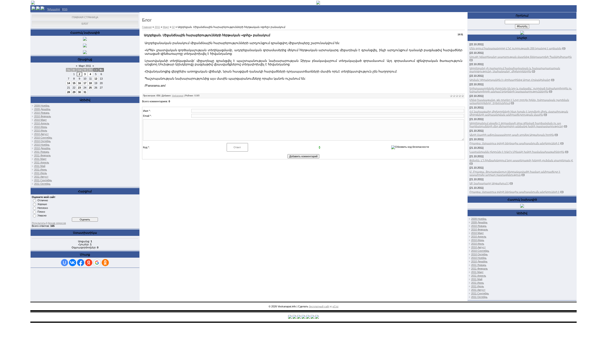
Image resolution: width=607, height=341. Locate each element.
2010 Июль (40, 130)
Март (166, 27)
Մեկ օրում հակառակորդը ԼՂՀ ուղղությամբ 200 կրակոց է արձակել (515, 48)
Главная (147, 27)
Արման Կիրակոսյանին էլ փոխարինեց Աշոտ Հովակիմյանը (509, 79)
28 (68, 92)
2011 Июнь (40, 169)
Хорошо (42, 204)
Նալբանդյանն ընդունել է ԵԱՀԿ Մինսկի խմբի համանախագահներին (516, 151)
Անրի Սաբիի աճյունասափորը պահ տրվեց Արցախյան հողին (511, 134)
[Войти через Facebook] (80, 262)
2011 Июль (40, 173)
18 (90, 83)
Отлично (42, 200)
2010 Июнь (40, 127)
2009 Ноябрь (42, 105)
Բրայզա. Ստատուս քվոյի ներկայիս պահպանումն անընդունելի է (514, 143)
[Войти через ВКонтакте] (72, 262)
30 (79, 92)
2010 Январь (42, 112)
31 (84, 92)
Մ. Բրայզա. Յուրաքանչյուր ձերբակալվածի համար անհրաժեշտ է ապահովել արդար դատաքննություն (514, 173)
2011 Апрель (41, 162)
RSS (64, 9)
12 (95, 78)
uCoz (335, 306)
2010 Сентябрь (43, 137)
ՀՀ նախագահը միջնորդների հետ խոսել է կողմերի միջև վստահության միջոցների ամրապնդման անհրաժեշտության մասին (518, 113)
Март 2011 (85, 65)
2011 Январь (41, 151)
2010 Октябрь (42, 141)
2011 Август (41, 176)
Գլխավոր (53, 9)
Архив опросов (57, 223)
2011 (157, 27)
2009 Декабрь (42, 109)
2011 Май (39, 166)
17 (84, 83)
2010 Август (41, 134)
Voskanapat (177, 95)
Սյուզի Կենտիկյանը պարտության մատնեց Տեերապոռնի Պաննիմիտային (520, 56)
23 (79, 87)
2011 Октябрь (42, 183)
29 (74, 92)
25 (90, 87)
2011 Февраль (42, 155)
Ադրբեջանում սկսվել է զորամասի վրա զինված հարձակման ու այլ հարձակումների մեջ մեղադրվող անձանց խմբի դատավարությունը (516, 125)
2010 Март (40, 119)
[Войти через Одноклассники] (105, 262)
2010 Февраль (42, 116)
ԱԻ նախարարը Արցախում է (489, 183)
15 (74, 83)
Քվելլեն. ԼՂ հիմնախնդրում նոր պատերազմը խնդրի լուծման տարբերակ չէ (521, 160)
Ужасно (41, 215)
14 (68, 83)
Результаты (39, 223)
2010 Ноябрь (42, 144)
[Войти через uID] (64, 262)
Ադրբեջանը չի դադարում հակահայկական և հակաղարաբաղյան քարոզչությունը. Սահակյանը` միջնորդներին (514, 70)
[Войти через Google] (97, 262)
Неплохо (42, 207)
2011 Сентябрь (43, 180)
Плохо (41, 211)
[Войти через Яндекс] (88, 262)
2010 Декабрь (42, 148)
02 (173, 27)
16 (79, 83)
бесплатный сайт (319, 306)
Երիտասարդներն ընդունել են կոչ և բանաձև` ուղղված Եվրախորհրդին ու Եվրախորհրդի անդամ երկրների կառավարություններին (520, 90)
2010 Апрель (41, 123)
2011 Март (40, 158)
